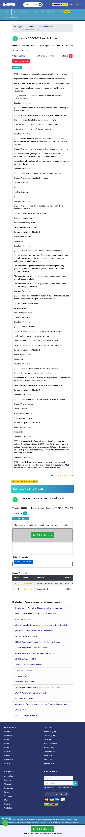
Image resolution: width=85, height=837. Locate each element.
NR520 (7, 763)
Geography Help (50, 751)
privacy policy (59, 787)
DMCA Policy (68, 822)
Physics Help (49, 763)
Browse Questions (20, 12)
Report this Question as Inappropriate (24, 481)
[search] (40, 4)
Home (7, 12)
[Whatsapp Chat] (5, 823)
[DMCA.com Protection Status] (51, 804)
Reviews (63, 12)
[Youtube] (61, 794)
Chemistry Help (50, 736)
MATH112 (8, 747)
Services (35, 12)
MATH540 (8, 736)
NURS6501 (8, 759)
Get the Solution (43, 535)
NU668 (7, 755)
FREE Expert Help (60, 4)
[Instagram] (51, 794)
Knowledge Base (48, 12)
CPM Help (48, 740)
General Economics (46, 56)
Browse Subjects (11, 17)
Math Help (48, 755)
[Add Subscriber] (75, 783)
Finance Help (49, 747)
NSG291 (7, 751)
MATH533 (8, 732)
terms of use (68, 787)
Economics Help (50, 743)
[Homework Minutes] (9, 4)
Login (71, 4)
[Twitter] (56, 794)
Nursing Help (49, 759)
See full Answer (20, 61)
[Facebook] (47, 794)
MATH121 (8, 740)
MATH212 (8, 743)
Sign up (78, 4)
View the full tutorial (60, 525)
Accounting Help (50, 732)
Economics (23, 56)
